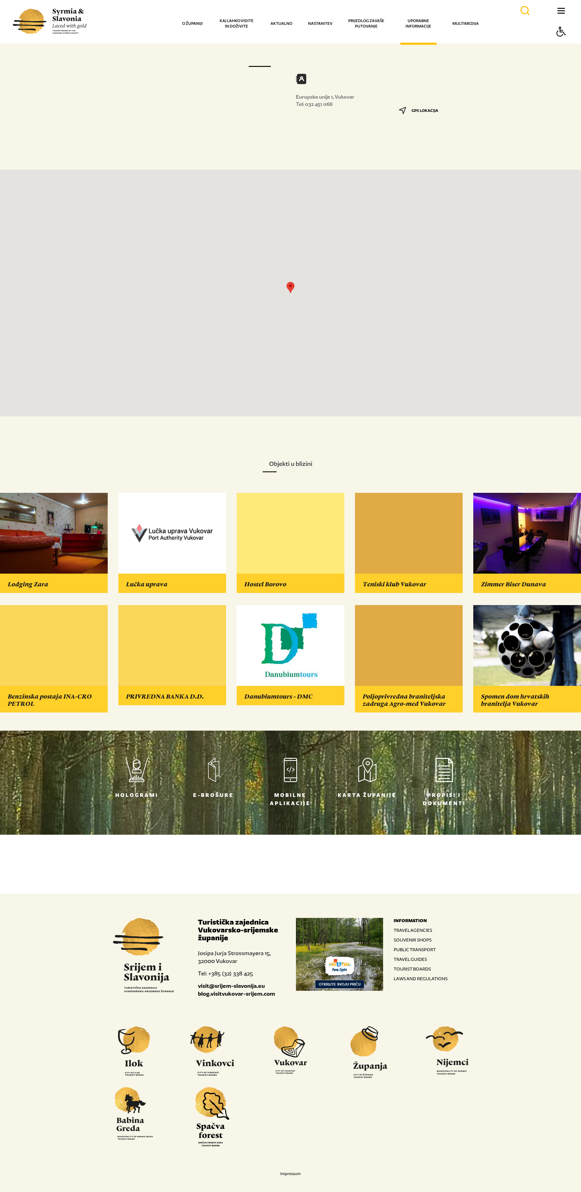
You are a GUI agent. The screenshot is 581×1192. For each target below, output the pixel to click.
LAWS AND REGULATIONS (421, 978)
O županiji (192, 23)
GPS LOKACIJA (425, 110)
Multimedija (465, 23)
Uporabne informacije (418, 23)
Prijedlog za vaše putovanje (366, 23)
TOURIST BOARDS (412, 969)
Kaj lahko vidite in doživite (237, 23)
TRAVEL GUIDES (410, 959)
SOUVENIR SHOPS (413, 940)
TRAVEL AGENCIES (413, 930)
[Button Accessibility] (561, 42)
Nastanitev (320, 23)
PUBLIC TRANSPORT (415, 949)
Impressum (290, 1173)
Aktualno (281, 23)
